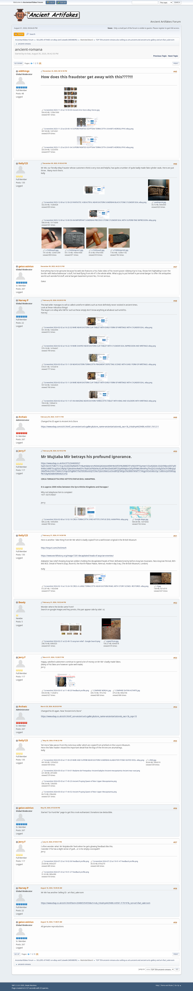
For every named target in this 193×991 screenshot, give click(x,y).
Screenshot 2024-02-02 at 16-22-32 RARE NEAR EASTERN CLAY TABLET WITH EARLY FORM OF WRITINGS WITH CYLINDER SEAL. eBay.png (98, 327)
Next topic (173, 56)
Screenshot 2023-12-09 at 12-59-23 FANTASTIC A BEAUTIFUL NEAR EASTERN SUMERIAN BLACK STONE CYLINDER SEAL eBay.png (95, 202)
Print (176, 63)
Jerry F (22, 450)
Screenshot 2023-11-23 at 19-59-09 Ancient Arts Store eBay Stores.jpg (71, 110)
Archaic (23, 416)
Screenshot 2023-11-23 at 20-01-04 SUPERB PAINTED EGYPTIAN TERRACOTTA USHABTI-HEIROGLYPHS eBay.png (88, 147)
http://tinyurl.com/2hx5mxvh (53, 548)
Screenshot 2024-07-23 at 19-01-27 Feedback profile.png (66, 872)
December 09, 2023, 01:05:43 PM (55, 163)
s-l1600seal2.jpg (97, 250)
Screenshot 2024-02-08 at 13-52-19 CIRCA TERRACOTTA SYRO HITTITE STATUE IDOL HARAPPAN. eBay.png (86, 519)
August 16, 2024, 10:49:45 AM (51, 888)
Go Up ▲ (178, 985)
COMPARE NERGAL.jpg (102, 690)
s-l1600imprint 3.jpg (75, 250)
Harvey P (23, 300)
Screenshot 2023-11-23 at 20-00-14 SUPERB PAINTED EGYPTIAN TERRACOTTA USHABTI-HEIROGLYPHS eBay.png (88, 129)
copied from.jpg (112, 641)
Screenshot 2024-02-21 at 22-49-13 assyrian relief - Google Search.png (72, 641)
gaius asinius (26, 266)
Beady (22, 602)
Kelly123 (23, 163)
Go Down (18, 63)
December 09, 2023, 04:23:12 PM (52, 266)
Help (157, 985)
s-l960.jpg (152, 760)
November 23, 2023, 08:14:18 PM (55, 71)
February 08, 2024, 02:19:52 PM (54, 451)
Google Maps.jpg (141, 519)
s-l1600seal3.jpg (51, 250)
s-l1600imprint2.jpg (120, 250)
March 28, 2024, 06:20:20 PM (51, 706)
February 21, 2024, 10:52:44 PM (54, 602)
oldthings (24, 71)
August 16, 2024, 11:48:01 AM (51, 922)
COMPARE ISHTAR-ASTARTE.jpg (127, 690)
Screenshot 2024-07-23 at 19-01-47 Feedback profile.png (115, 861)
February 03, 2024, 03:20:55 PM (54, 300)
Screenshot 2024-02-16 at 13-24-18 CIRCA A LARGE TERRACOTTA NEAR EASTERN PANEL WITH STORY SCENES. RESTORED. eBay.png (96, 586)
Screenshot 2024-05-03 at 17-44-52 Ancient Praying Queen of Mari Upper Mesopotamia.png (80, 792)
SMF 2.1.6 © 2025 (18, 985)
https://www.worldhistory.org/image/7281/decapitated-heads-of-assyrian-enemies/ (77, 555)
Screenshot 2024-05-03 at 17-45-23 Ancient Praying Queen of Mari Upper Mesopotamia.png (80, 781)
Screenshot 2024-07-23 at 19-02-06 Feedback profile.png (66, 861)
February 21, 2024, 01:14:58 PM (54, 535)
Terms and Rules (167, 985)
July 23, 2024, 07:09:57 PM (52, 842)
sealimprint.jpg (160, 202)
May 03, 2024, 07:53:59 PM (50, 808)
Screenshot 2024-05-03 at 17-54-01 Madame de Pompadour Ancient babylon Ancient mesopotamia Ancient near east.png (92, 770)
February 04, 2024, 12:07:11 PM (52, 417)
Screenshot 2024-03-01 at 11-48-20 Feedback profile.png (66, 690)
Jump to (142, 969)
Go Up (16, 954)
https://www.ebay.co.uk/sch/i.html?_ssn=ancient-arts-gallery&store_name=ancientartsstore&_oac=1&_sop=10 (89, 716)
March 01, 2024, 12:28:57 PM (53, 657)
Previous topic (160, 56)
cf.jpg (158, 586)
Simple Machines (31, 985)
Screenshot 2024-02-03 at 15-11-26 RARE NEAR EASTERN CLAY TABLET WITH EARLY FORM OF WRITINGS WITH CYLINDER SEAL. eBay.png (98, 382)
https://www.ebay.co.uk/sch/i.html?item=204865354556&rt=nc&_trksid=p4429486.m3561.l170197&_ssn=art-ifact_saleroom (95, 903)
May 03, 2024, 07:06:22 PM (52, 740)
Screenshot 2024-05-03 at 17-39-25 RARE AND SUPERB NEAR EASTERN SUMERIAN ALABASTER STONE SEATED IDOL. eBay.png (94, 760)
